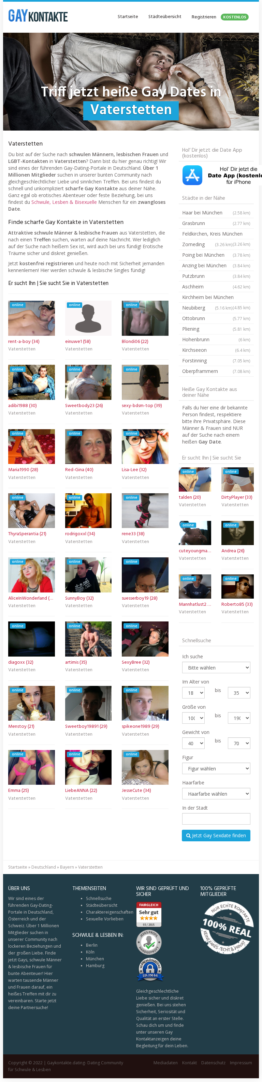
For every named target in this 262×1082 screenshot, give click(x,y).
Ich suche (192, 656)
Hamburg (95, 965)
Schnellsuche (99, 898)
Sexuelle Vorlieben (104, 919)
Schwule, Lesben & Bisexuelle (64, 202)
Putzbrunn (216, 276)
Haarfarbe (193, 782)
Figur (187, 757)
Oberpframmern (216, 371)
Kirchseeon (216, 350)
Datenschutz (213, 1063)
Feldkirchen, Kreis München (216, 234)
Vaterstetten (21, 350)
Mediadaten (166, 1063)
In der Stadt (195, 808)
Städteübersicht (164, 17)
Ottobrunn (216, 318)
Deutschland (43, 867)
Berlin (92, 945)
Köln (90, 952)
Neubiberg (207, 307)
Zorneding (207, 244)
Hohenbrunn (216, 339)
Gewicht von (195, 732)
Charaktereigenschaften (109, 912)
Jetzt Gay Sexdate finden (218, 835)
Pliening (216, 329)
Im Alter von (195, 681)
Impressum (241, 1063)
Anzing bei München (216, 265)
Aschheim (216, 286)
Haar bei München (216, 212)
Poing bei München (216, 255)
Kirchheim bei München (216, 298)
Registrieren (219, 17)
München (95, 959)
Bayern (67, 867)
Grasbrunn (216, 223)
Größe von (194, 707)
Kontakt (189, 1063)
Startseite (128, 17)
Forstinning (216, 360)
